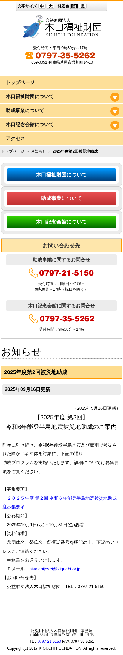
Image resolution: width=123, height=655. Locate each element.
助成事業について (61, 198)
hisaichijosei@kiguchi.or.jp (54, 569)
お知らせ (38, 151)
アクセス (15, 138)
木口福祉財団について (61, 174)
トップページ (20, 82)
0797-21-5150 (49, 641)
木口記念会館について (61, 222)
